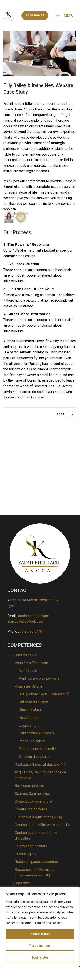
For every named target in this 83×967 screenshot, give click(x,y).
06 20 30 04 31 (35, 15)
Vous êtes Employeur (31, 663)
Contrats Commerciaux (32, 793)
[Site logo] (8, 15)
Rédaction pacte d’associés (36, 862)
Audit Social (28, 670)
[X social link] (28, 4)
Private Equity (25, 854)
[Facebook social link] (23, 4)
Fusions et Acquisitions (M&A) (38, 817)
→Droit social (21, 883)
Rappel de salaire (32, 741)
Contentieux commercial (33, 801)
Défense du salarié (33, 702)
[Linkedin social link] (45, 4)
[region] (40, 927)
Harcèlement (28, 717)
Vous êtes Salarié (28, 686)
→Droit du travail (24, 655)
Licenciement (29, 725)
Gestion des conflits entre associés (42, 825)
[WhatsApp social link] (51, 4)
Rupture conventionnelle (37, 749)
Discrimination (30, 710)
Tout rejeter (40, 957)
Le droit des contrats (31, 846)
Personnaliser (39, 945)
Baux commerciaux (29, 786)
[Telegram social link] (56, 4)
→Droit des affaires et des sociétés (39, 764)
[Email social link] (34, 4)
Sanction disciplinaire (35, 757)
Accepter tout (40, 934)
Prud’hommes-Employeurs (39, 678)
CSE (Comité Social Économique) (44, 694)
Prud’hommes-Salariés (36, 733)
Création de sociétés (31, 809)
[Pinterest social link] (40, 4)
